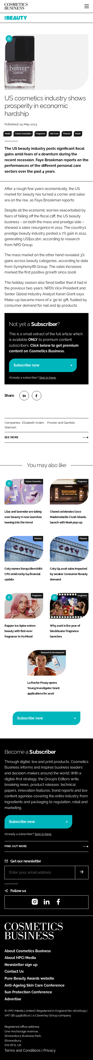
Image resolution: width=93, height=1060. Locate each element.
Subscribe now (26, 365)
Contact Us (14, 971)
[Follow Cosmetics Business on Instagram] (34, 903)
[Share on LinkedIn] (24, 395)
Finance (66, 133)
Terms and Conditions (23, 1050)
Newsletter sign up (21, 965)
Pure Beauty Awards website (29, 978)
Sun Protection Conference (28, 992)
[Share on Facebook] (36, 395)
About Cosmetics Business (28, 951)
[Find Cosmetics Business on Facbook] (58, 903)
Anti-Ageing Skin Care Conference (35, 985)
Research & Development (52, 652)
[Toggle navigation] (86, 6)
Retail (78, 133)
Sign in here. (47, 377)
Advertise (13, 999)
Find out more (16, 846)
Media (7, 133)
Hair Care (54, 133)
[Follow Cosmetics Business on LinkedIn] (46, 903)
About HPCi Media (20, 958)
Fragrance (40, 133)
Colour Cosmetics (23, 133)
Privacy (49, 1050)
